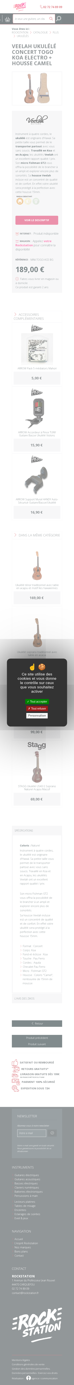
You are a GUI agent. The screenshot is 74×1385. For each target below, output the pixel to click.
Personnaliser (37, 715)
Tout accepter (38, 701)
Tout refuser (38, 708)
